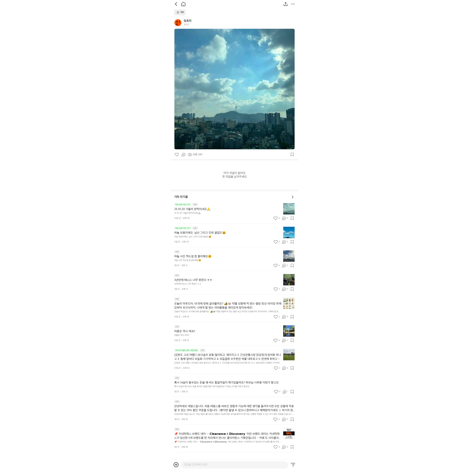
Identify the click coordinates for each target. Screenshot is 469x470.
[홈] (183, 4)
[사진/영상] (176, 465)
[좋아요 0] (176, 154)
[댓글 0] (183, 154)
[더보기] (293, 4)
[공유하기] (286, 4)
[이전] (176, 4)
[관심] (292, 154)
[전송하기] (293, 465)
